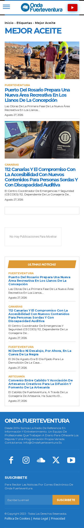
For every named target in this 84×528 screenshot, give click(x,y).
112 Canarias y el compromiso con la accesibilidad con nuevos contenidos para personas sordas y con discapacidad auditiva (41, 177)
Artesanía (16, 376)
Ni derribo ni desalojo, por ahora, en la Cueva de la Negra (39, 352)
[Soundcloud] (41, 460)
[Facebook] (11, 460)
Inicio (9, 23)
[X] (56, 460)
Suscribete (66, 500)
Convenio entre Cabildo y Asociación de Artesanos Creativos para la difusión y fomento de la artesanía (40, 383)
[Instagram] (26, 460)
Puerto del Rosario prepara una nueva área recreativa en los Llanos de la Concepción (37, 95)
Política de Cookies (17, 518)
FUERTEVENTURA (17, 85)
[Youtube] (71, 460)
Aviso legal (40, 518)
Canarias (12, 164)
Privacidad (58, 518)
